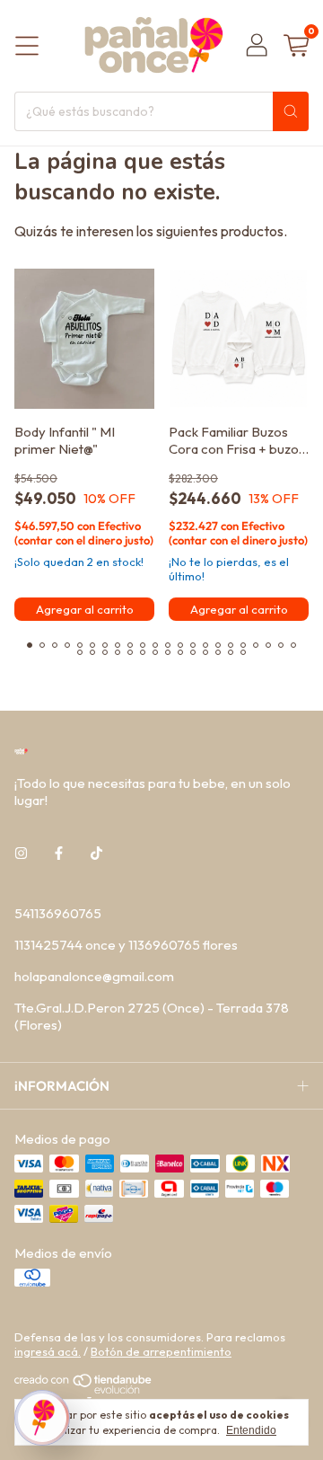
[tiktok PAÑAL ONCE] (96, 853)
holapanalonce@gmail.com (94, 976)
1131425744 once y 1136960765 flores (126, 944)
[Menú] (26, 45)
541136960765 (57, 913)
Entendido (251, 1430)
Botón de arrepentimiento (161, 1351)
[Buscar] (291, 111)
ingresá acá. (47, 1351)
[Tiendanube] (83, 1389)
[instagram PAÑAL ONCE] (21, 853)
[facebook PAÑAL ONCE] (58, 853)
